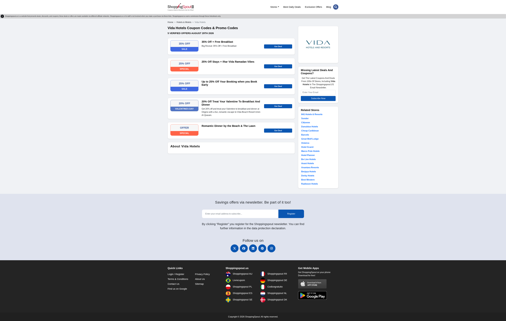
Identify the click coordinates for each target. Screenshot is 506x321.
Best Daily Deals (292, 7)
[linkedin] (253, 248)
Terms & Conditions (178, 279)
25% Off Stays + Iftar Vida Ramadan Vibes (228, 61)
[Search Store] (335, 7)
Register (291, 214)
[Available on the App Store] (312, 284)
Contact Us (173, 284)
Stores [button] (273, 7)
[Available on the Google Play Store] (312, 295)
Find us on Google (177, 289)
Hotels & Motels (184, 22)
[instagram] (271, 248)
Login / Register (176, 274)
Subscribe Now (318, 98)
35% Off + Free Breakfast (217, 41)
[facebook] (244, 248)
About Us (200, 279)
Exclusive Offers (313, 7)
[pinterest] (262, 248)
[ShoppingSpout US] (181, 7)
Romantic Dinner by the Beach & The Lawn (228, 125)
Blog (328, 7)
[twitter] (235, 248)
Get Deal (278, 46)
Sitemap (199, 284)
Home (170, 22)
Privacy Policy (202, 274)
